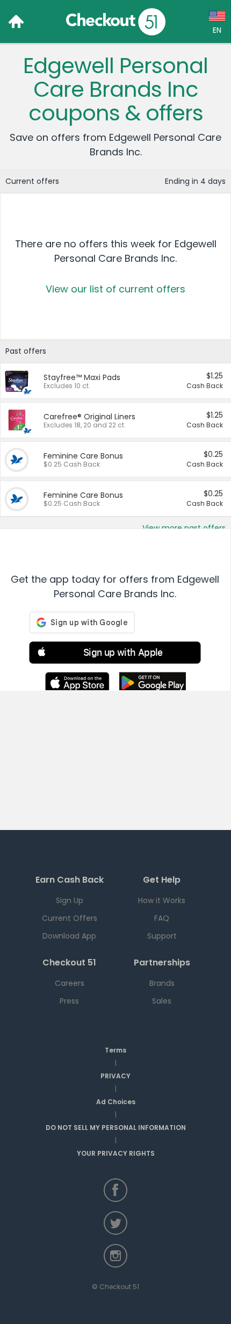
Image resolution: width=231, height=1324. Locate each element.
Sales (161, 1001)
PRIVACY (115, 1075)
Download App (69, 936)
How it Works (161, 900)
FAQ (161, 918)
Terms (115, 1050)
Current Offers (69, 918)
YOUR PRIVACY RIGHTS (116, 1153)
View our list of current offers (115, 289)
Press (69, 1001)
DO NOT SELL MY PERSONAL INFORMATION (116, 1127)
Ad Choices (115, 1101)
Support (162, 936)
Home (16, 21)
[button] (115, 654)
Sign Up (69, 900)
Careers (69, 983)
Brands (162, 983)
